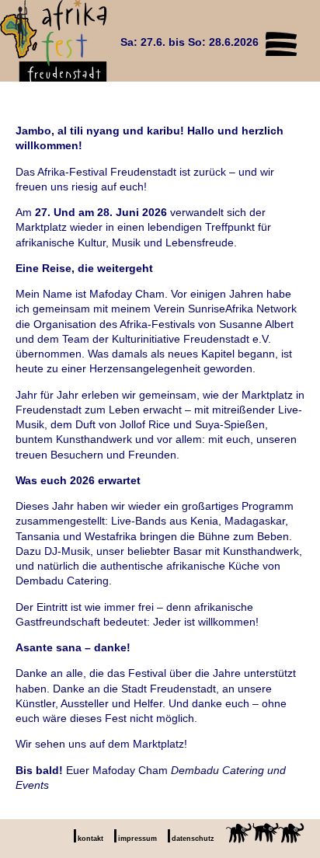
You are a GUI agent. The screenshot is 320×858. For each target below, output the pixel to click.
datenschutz (193, 838)
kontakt (90, 838)
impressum (137, 838)
